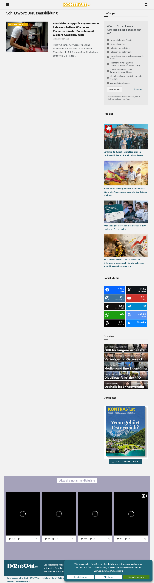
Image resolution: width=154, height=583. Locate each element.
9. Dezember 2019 (62, 39)
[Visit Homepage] (76, 5)
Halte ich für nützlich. (119, 48)
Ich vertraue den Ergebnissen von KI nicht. (127, 57)
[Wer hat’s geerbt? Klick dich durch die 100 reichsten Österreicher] (126, 211)
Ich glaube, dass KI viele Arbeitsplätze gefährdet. (121, 70)
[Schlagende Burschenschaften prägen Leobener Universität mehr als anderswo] (126, 136)
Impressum (12, 578)
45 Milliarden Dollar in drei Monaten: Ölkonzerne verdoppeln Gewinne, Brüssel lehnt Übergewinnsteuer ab (124, 263)
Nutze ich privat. (117, 44)
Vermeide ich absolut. (120, 83)
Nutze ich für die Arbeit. (121, 40)
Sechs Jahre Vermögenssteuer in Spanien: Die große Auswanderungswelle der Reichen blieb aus (125, 191)
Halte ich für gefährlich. (120, 52)
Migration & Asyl (18, 24)
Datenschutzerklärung (18, 581)
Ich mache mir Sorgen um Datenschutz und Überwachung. (125, 64)
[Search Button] (146, 4)
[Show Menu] (7, 4)
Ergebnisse (138, 89)
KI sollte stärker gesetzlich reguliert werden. (127, 77)
